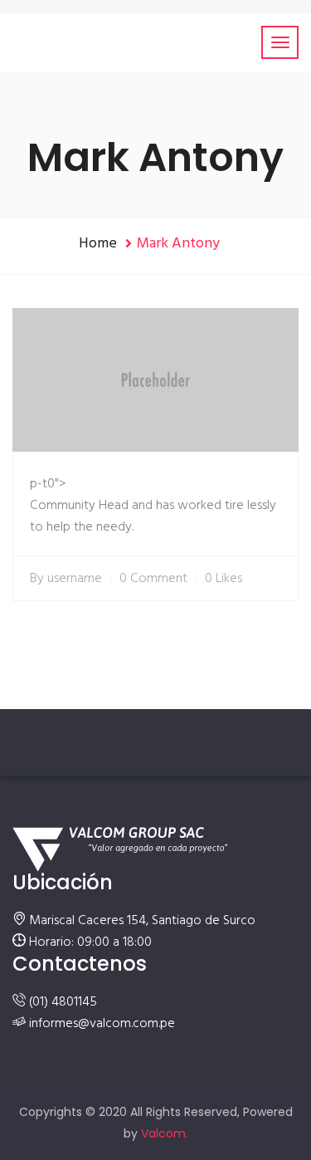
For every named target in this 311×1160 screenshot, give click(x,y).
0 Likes (223, 579)
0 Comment (153, 579)
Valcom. (164, 1133)
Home (98, 244)
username (74, 579)
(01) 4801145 (63, 1002)
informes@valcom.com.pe (102, 1024)
